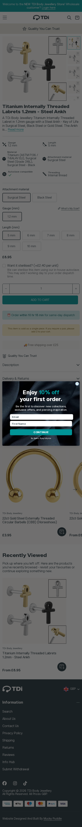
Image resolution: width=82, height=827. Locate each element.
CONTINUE (41, 432)
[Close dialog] (77, 383)
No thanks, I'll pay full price (41, 438)
